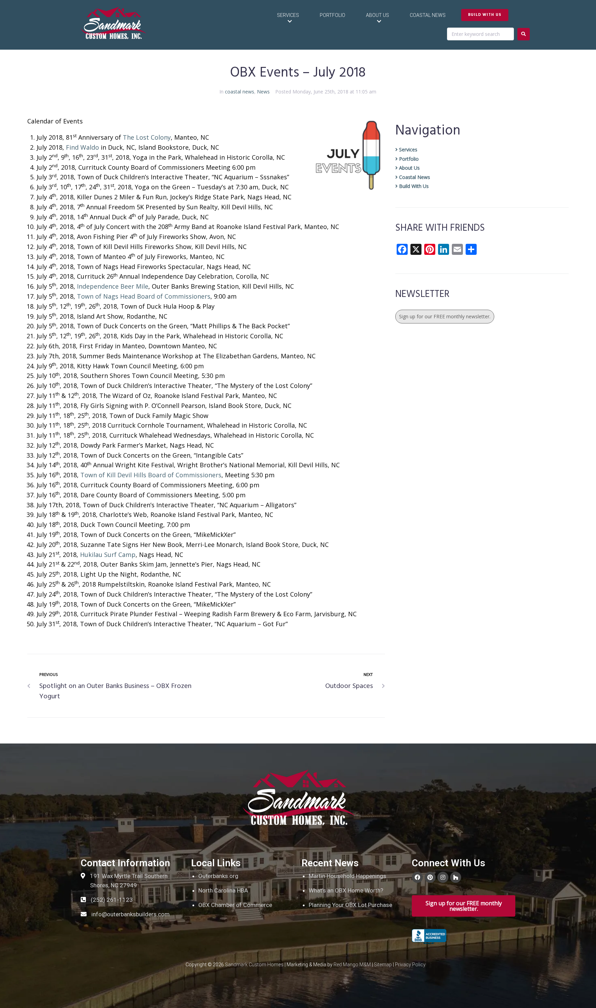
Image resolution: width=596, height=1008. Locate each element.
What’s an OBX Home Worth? (346, 890)
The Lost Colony (147, 137)
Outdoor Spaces (349, 686)
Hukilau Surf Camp (108, 554)
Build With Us (413, 186)
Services (407, 149)
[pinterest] (430, 877)
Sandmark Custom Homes (254, 964)
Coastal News (414, 177)
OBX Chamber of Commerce (235, 904)
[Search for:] (480, 34)
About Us (409, 167)
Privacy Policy (410, 964)
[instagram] (442, 877)
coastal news (239, 91)
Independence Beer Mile (112, 286)
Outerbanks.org (218, 875)
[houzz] (455, 877)
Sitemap (383, 964)
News (263, 91)
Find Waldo (82, 147)
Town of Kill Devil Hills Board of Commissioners (150, 475)
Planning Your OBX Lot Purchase (350, 904)
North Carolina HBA (223, 890)
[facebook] (417, 877)
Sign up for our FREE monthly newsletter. (444, 316)
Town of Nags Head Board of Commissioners (143, 296)
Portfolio (408, 159)
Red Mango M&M (352, 964)
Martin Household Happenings (347, 875)
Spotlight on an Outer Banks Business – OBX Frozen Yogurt (115, 691)
